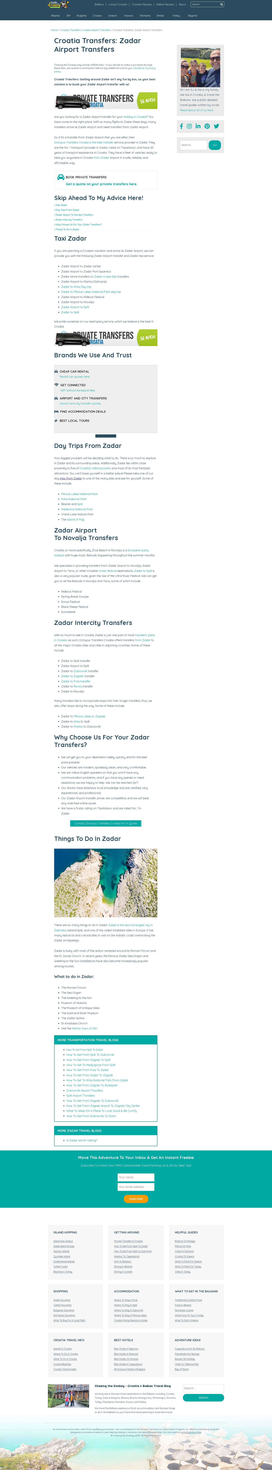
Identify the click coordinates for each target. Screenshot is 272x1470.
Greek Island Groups (64, 1246)
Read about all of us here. (197, 110)
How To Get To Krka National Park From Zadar (97, 1080)
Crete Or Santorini (184, 1251)
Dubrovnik (80, 671)
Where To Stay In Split (125, 1305)
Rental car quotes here (75, 376)
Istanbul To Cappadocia (126, 1256)
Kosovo (128, 15)
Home (54, 30)
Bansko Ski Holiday (185, 1359)
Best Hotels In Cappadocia (128, 1364)
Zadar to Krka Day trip (76, 287)
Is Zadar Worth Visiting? (81, 1140)
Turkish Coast (61, 1266)
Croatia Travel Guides (65, 1369)
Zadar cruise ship (105, 276)
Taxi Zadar (61, 204)
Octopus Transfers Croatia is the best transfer (83, 142)
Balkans (99, 4)
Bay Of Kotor (182, 1369)
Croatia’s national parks (95, 468)
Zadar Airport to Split (75, 307)
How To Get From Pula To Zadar (87, 1070)
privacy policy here (191, 1432)
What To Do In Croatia (65, 1359)
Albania (55, 15)
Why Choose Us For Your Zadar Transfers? (79, 224)
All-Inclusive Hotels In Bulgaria (129, 1369)
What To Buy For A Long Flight (70, 1320)
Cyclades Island (62, 1256)
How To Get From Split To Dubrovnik (90, 1055)
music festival (107, 571)
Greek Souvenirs (62, 1300)
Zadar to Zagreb (72, 676)
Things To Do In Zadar (67, 229)
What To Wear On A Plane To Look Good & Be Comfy (101, 1111)
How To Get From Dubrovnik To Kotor (91, 1116)
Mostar (78, 726)
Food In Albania (183, 1305)
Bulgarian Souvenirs (64, 1310)
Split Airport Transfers (80, 1095)
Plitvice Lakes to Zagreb (89, 716)
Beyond (192, 15)
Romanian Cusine (184, 1310)
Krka (77, 721)
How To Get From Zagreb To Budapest (91, 1085)
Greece (112, 15)
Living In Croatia (118, 4)
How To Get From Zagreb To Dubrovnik (92, 1101)
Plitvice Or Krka (183, 1246)
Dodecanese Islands (64, 1261)
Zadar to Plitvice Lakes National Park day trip (91, 292)
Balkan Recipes (165, 4)
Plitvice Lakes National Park (79, 494)
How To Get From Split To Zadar (84, 1049)
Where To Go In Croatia (66, 1354)
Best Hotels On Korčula (126, 1359)
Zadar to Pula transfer (75, 681)
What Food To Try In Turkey (189, 1315)
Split (80, 504)
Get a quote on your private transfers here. (101, 184)
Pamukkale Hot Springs (187, 1354)
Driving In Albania (123, 1266)
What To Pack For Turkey (188, 1266)
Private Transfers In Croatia (128, 1241)
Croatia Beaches (62, 1364)
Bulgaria (81, 15)
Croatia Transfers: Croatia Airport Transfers (85, 30)
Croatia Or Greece (184, 1256)
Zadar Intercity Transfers (69, 219)
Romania (145, 15)
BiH (69, 15)
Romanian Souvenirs (64, 1315)
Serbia (160, 15)
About (182, 4)
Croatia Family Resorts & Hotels (130, 1320)
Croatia (97, 15)
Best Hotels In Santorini (126, 1354)
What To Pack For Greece (188, 1261)
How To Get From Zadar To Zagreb (89, 1075)
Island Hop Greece (63, 1241)
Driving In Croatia (123, 1271)
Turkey (176, 15)
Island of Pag (75, 519)
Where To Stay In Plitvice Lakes (130, 1315)
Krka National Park (73, 499)
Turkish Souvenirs (62, 1305)
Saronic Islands (61, 1251)
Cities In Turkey (182, 1271)
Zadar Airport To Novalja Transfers (74, 214)
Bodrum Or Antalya (185, 1241)
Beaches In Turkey (63, 1271)
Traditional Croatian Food (188, 1300)
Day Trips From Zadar (67, 209)
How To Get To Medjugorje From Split (90, 1065)
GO (215, 145)
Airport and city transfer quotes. (80, 403)
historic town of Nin (84, 1028)
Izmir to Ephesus (122, 1261)
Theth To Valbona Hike (186, 1364)
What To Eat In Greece (186, 1320)
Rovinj (78, 686)
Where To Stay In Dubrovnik (128, 1310)
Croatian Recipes (142, 4)
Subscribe (136, 1199)
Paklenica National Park (77, 509)
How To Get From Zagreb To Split (88, 1060)
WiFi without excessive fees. (77, 390)
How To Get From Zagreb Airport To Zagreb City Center (103, 1106)
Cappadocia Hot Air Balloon (190, 1348)
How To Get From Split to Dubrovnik (133, 1251)
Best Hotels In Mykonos (126, 1348)
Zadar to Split (70, 312)
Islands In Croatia (63, 1348)
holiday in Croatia (135, 117)
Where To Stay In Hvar (126, 1300)
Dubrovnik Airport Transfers (84, 1090)
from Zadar (101, 158)
